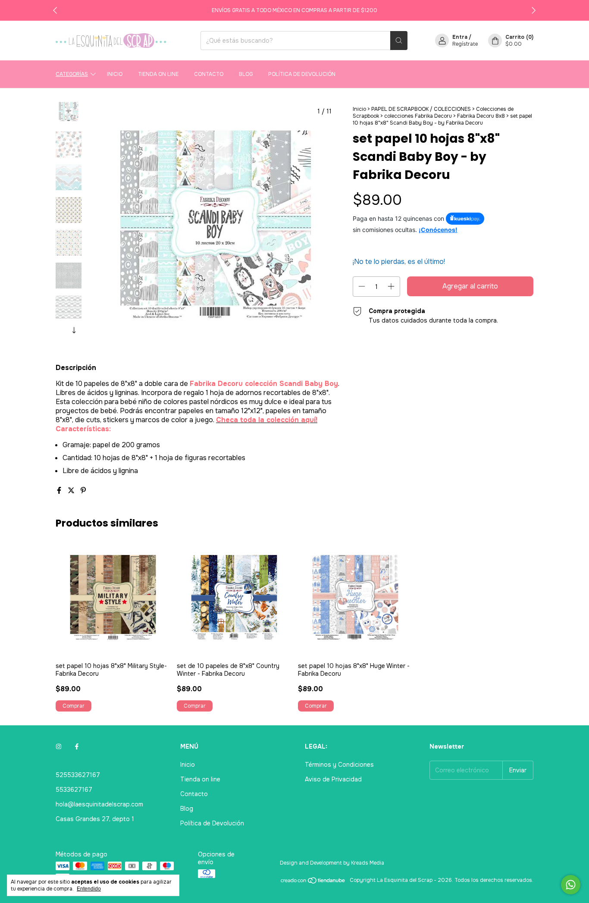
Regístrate (465, 44)
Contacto (208, 74)
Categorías (72, 74)
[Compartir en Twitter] (72, 490)
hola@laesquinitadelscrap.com (99, 804)
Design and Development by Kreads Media (332, 862)
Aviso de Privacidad (333, 779)
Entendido (89, 889)
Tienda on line (158, 74)
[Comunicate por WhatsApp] (570, 884)
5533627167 (74, 789)
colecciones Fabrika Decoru (418, 116)
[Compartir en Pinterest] (83, 490)
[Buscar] (398, 40)
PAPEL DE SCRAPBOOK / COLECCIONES (421, 109)
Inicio (114, 74)
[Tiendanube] (313, 882)
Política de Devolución (301, 74)
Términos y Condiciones (339, 764)
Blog (246, 74)
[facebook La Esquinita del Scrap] (77, 746)
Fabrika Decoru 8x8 (481, 116)
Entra (459, 37)
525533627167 (78, 775)
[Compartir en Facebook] (60, 490)
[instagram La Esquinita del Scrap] (59, 746)
